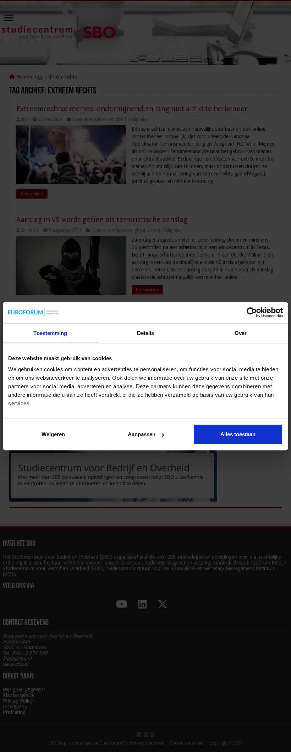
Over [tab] (241, 333)
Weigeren (53, 434)
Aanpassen (141, 434)
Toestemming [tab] (50, 333)
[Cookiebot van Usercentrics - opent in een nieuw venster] (252, 312)
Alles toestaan (238, 434)
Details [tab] (145, 333)
